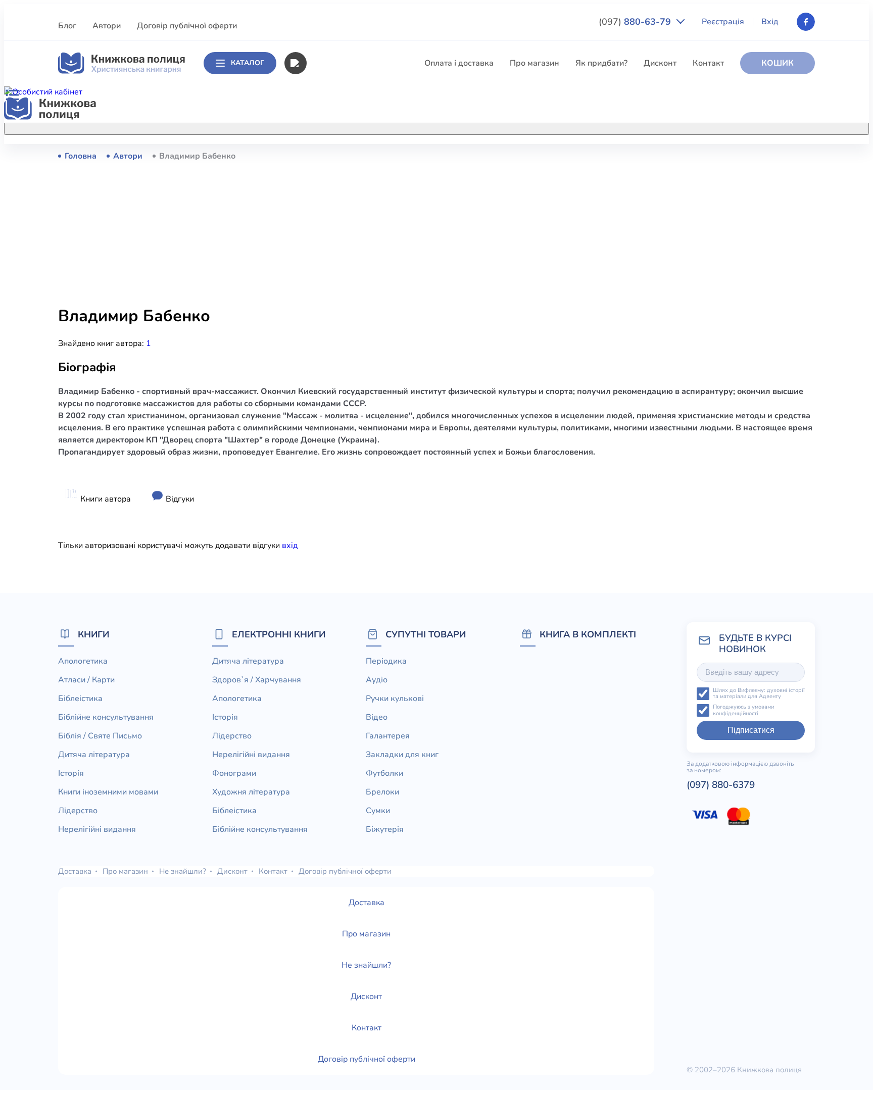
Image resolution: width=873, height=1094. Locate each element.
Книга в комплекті (588, 634)
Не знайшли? (182, 871)
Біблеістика (328, 192)
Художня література (251, 792)
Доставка (74, 871)
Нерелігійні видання (344, 323)
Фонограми (234, 773)
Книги (93, 634)
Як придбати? (601, 63)
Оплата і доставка (459, 63)
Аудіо (376, 679)
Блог (67, 25)
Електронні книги (278, 634)
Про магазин (534, 63)
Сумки (378, 810)
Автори (106, 25)
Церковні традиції (340, 342)
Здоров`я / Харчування (350, 435)
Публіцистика (332, 379)
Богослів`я (326, 398)
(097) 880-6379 (721, 784)
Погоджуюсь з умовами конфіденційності (743, 710)
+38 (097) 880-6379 (687, 156)
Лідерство (325, 305)
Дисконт (660, 63)
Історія (318, 267)
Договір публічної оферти (187, 25)
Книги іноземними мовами (356, 286)
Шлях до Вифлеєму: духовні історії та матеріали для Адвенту (759, 693)
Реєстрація (723, 21)
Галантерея (388, 735)
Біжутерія (385, 829)
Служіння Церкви (339, 361)
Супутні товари (425, 634)
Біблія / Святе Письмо (348, 230)
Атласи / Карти (334, 174)
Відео (376, 717)
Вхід (770, 21)
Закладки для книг (402, 754)
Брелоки (382, 792)
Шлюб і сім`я (330, 417)
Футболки (384, 773)
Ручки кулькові (395, 698)
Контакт (708, 63)
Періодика (386, 661)
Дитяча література (341, 249)
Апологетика (330, 155)
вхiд (290, 545)
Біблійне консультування (353, 211)
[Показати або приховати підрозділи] (447, 127)
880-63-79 (636, 22)
